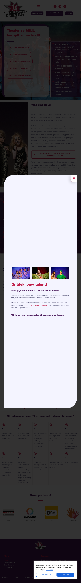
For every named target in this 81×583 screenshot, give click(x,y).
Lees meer (49, 570)
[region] (55, 570)
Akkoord (66, 575)
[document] (40, 291)
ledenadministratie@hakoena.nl (36, 305)
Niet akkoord (46, 575)
